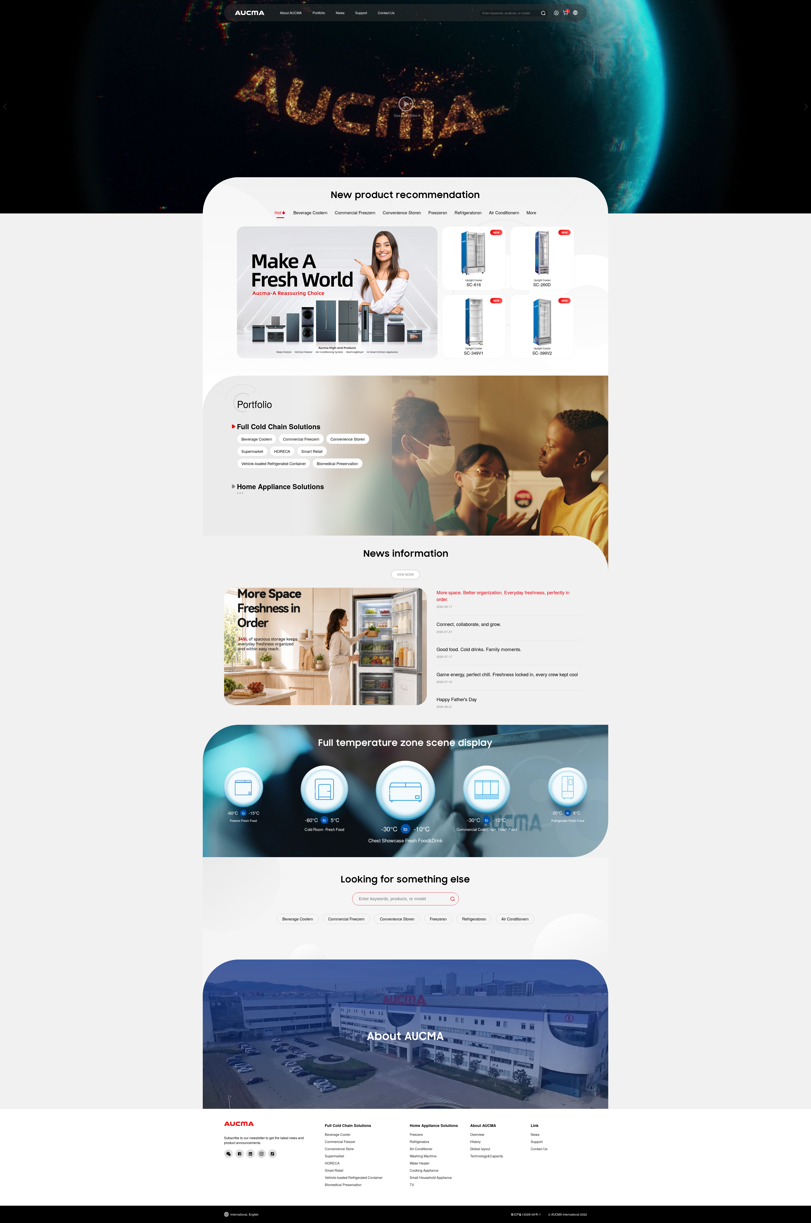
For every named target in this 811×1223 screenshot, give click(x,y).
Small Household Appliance (431, 1177)
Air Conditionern (504, 212)
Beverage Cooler (337, 1134)
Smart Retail (311, 451)
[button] (402, 173)
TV (412, 1184)
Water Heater (419, 1163)
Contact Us (539, 1148)
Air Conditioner (421, 1148)
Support (537, 1141)
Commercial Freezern (355, 212)
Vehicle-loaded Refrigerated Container (273, 463)
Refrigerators (419, 1141)
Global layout (480, 1148)
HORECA (282, 451)
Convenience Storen (402, 212)
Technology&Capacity (486, 1156)
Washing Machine (423, 1156)
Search (543, 13)
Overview (477, 1134)
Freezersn (437, 212)
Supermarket (252, 451)
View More (405, 574)
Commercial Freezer (340, 1141)
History (475, 1141)
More (531, 212)
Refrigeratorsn (468, 212)
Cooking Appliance (424, 1170)
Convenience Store (339, 1148)
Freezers (416, 1134)
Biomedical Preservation (337, 463)
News (535, 1134)
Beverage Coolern (310, 212)
